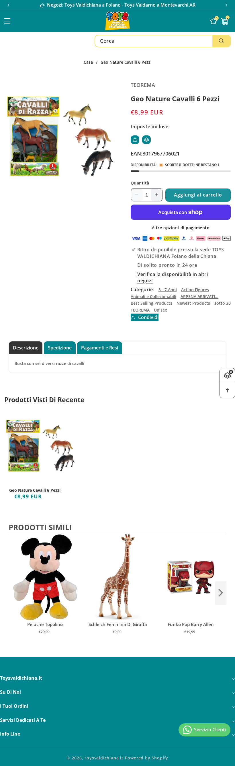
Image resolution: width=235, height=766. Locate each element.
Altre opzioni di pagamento (181, 227)
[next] (220, 593)
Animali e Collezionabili (153, 296)
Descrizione (25, 348)
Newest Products (193, 303)
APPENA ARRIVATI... (199, 296)
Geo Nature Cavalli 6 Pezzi (34, 490)
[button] (226, 5)
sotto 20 (222, 303)
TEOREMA (140, 310)
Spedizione (60, 348)
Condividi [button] (148, 317)
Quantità (140, 183)
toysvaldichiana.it (104, 758)
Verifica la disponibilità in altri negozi (172, 277)
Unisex (160, 310)
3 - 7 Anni (167, 289)
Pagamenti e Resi (99, 348)
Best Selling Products (151, 303)
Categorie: (142, 289)
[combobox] (162, 41)
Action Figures (195, 289)
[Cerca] (221, 41)
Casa (88, 62)
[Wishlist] (135, 139)
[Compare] (146, 139)
